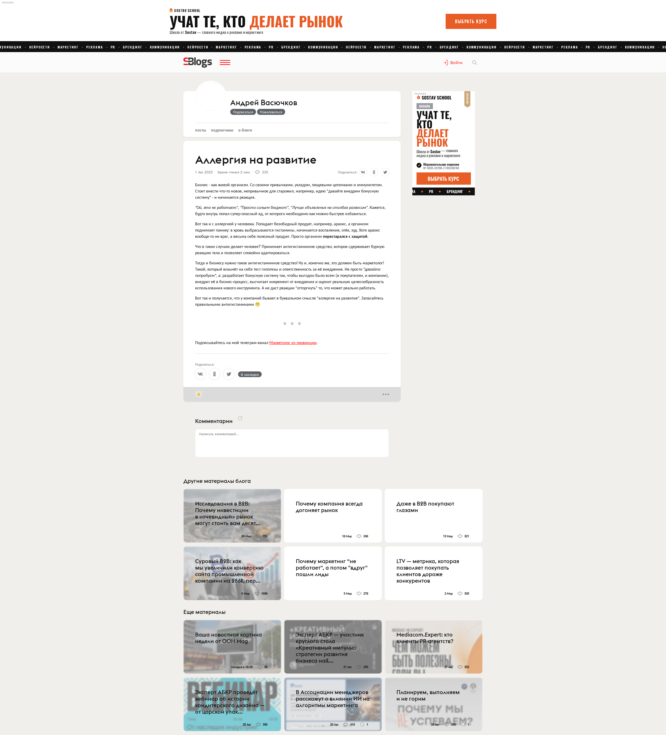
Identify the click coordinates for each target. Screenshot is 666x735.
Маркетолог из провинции (293, 342)
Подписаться (243, 111)
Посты (200, 130)
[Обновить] (240, 418)
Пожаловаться (271, 111)
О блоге (245, 130)
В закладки (250, 374)
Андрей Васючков (263, 103)
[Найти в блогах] (474, 62)
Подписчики (222, 130)
